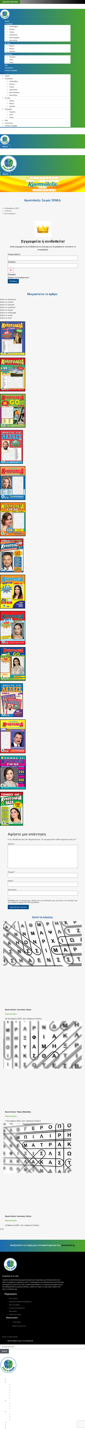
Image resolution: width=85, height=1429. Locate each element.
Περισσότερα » (11, 1014)
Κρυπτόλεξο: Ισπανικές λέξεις (18, 1216)
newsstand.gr (68, 1245)
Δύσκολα (12, 51)
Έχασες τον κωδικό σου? (18, 277)
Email (11, 881)
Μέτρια (11, 48)
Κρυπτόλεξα (13, 40)
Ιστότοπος (12, 890)
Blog (6, 65)
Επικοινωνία (9, 68)
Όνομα (11, 872)
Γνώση (11, 62)
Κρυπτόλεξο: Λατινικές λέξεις (18, 1009)
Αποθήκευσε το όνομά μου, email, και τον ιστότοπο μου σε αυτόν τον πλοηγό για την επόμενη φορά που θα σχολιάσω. (42, 901)
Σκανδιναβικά (13, 26)
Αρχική (7, 21)
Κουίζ (11, 59)
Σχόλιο (11, 844)
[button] (35, 73)
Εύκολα (11, 46)
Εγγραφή (11, 274)
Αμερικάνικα (13, 35)
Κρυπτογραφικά (14, 37)
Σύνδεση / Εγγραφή (11, 70)
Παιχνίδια (12, 57)
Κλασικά (12, 29)
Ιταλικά (11, 32)
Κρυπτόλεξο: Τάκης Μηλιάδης (18, 1112)
